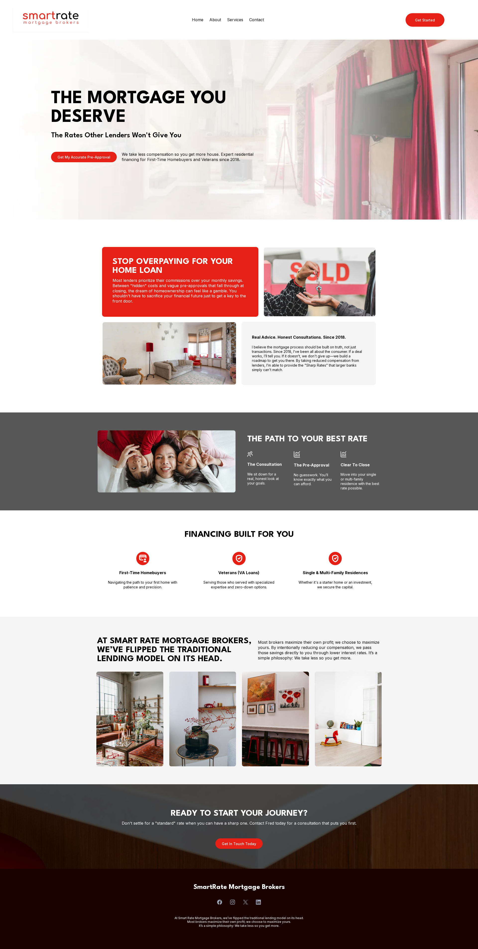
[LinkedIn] (258, 902)
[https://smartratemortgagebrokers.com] (50, 19)
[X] (245, 902)
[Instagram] (232, 902)
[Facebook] (219, 902)
